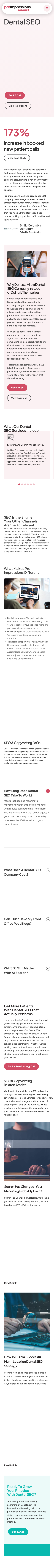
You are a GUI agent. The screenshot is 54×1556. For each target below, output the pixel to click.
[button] (27, 793)
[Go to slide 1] (19, 484)
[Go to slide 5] (31, 484)
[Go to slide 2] (22, 484)
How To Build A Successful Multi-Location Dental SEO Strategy (23, 1361)
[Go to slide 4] (28, 484)
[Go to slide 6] (34, 484)
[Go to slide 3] (25, 484)
